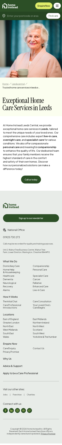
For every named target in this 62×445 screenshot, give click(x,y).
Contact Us (38, 348)
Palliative (37, 283)
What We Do (10, 261)
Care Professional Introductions (12, 306)
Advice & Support (12, 366)
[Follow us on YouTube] (23, 410)
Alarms (6, 290)
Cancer (36, 279)
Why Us (7, 358)
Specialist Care (40, 276)
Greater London (11, 322)
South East (8, 333)
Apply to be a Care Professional (20, 373)
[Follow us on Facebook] (5, 410)
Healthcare (8, 276)
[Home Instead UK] (11, 205)
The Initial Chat (10, 301)
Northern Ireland (41, 322)
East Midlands (39, 319)
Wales (6, 337)
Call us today (31, 179)
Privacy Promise (11, 352)
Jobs (5, 395)
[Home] (10, 5)
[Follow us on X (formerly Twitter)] (29, 410)
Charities (31, 395)
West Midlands (10, 329)
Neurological (9, 283)
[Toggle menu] (57, 6)
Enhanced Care (40, 286)
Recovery (8, 286)
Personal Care (40, 269)
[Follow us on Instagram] (17, 410)
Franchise (17, 395)
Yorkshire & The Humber (45, 337)
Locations (8, 314)
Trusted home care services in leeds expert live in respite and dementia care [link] (21, 87)
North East (8, 326)
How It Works (10, 296)
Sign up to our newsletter (31, 218)
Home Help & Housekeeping (11, 271)
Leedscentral (18, 83)
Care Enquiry (9, 348)
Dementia (8, 279)
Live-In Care (39, 290)
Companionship (41, 266)
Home (5, 83)
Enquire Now (44, 5)
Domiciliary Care (11, 266)
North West (38, 326)
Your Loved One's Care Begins (41, 306)
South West (39, 333)
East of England (11, 319)
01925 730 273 (11, 237)
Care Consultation (42, 301)
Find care (53, 15)
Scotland (37, 329)
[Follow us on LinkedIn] (11, 410)
